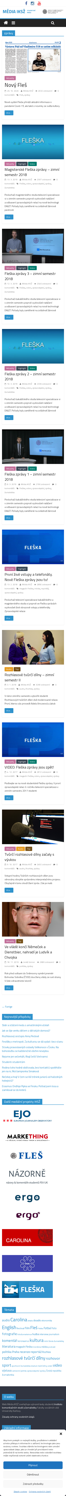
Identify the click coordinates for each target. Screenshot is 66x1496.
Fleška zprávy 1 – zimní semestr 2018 (30, 476)
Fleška (22, 183)
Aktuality (10, 78)
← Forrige (7, 1007)
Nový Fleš (16, 85)
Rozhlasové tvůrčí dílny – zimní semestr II (29, 677)
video (28, 183)
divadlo (37, 1320)
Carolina (18, 1319)
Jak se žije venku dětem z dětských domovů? (26, 1031)
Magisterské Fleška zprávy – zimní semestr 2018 (32, 172)
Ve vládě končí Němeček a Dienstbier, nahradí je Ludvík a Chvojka (28, 952)
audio (22, 688)
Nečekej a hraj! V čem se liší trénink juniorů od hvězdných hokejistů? (32, 1079)
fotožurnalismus (24, 1334)
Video (32, 164)
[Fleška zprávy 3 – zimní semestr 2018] (33, 231)
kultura (37, 1340)
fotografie (9, 1333)
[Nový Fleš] (33, 41)
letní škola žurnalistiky (54, 1341)
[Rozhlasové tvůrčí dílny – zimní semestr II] (33, 632)
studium (34, 1366)
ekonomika (46, 1320)
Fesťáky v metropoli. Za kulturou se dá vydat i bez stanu (32, 1042)
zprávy (27, 94)
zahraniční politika (19, 1370)
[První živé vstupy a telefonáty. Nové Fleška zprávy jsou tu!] (33, 531)
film (27, 1328)
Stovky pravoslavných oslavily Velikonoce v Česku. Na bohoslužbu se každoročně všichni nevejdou (30, 1049)
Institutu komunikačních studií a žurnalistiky (32, 1405)
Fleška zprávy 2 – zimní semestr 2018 (30, 376)
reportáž (45, 588)
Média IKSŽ (28, 90)
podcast (51, 1346)
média (37, 588)
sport (6, 1365)
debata (30, 1320)
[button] (61, 1433)
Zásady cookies (20, 1491)
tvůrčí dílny (42, 1365)
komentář (9, 1340)
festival (20, 1328)
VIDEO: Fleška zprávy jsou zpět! (29, 767)
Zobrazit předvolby (33, 1484)
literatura (8, 1346)
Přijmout (33, 1465)
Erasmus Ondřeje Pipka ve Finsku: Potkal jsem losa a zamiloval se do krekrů (30, 1088)
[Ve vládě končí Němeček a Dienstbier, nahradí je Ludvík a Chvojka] (33, 904)
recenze (25, 1351)
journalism (54, 1334)
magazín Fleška (26, 588)
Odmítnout (33, 1474)
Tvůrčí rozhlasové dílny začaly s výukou (29, 856)
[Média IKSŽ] (33, 10)
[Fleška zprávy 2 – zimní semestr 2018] (33, 331)
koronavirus (23, 1341)
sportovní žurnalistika (21, 1365)
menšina (37, 1346)
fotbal (47, 1328)
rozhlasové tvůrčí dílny (23, 1358)
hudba (35, 1334)
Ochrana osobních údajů (40, 1491)
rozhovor (53, 1358)
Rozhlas (29, 688)
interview (44, 1334)
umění (50, 1366)
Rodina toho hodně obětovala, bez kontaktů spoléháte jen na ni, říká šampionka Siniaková (31, 1069)
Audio (9, 669)
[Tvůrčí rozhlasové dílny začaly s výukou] (33, 811)
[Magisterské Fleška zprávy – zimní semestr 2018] (33, 127)
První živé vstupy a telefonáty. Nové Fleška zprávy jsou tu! (28, 576)
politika (22, 966)
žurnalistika (10, 187)
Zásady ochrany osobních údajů (18, 1417)
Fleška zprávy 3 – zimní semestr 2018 (30, 276)
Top (17, 669)
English (9, 1327)
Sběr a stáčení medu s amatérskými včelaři (25, 1025)
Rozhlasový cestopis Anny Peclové (20, 1036)
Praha (15, 1352)
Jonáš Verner (29, 962)
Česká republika (53, 1370)
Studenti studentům (13, 1062)
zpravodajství (38, 183)
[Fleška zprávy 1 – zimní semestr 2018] (33, 431)
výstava (7, 1370)
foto (54, 1328)
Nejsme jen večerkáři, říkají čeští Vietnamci (25, 1056)
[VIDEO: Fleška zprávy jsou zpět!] (33, 724)
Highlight (22, 164)
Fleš (21, 94)
